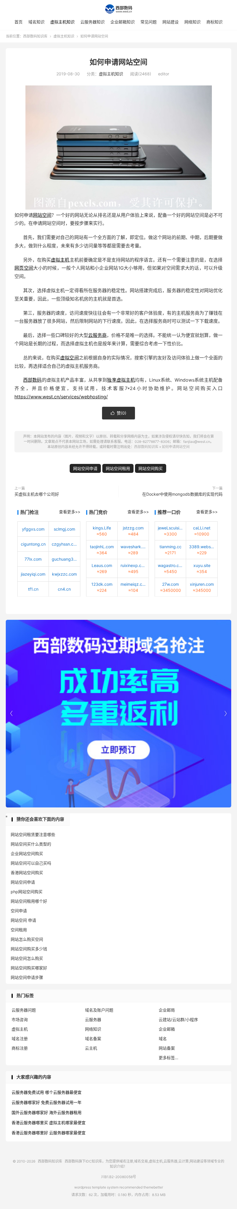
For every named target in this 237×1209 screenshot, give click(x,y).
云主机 (91, 1048)
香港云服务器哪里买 (30, 1122)
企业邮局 (167, 1009)
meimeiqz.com (133, 584)
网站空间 (42, 215)
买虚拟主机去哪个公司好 (36, 494)
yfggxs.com (33, 529)
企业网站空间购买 (27, 853)
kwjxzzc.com (64, 574)
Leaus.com (102, 565)
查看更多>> (69, 511)
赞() (118, 413)
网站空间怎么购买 (27, 958)
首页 (18, 21)
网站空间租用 (118, 468)
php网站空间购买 (26, 891)
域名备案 (93, 1038)
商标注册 (20, 1048)
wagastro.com (170, 565)
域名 (163, 1038)
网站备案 (167, 1048)
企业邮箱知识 (122, 21)
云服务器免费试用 (28, 1092)
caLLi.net (201, 527)
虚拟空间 (69, 358)
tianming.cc (171, 546)
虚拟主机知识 (62, 21)
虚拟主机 (60, 260)
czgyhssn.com (64, 544)
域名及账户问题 (99, 1009)
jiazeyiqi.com (33, 574)
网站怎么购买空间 (27, 939)
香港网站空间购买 (27, 872)
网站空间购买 (150, 468)
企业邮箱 (167, 1029)
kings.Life (102, 527)
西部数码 (32, 380)
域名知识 (36, 21)
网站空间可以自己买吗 (31, 863)
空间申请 (19, 910)
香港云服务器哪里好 (30, 1132)
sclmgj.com (64, 529)
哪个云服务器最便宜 (63, 1092)
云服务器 (93, 1019)
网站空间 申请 (23, 920)
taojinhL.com (102, 546)
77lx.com (33, 559)
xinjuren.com (202, 584)
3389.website (201, 546)
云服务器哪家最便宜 (67, 1132)
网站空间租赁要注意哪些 (33, 834)
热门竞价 (98, 512)
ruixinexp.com (133, 565)
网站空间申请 (85, 468)
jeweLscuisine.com (170, 527)
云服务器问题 (24, 1009)
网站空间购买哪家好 (29, 967)
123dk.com (101, 584)
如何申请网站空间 (118, 62)
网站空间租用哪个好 (29, 901)
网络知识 (192, 21)
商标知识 (214, 21)
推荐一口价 (169, 512)
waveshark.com (133, 546)
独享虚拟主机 (121, 380)
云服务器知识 (92, 21)
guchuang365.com (64, 559)
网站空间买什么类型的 (31, 844)
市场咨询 (20, 1019)
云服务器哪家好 (26, 1102)
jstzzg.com (133, 527)
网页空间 (23, 268)
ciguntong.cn (33, 544)
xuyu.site (201, 565)
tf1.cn (33, 589)
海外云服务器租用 (65, 1112)
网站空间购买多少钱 (29, 948)
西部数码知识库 (118, 9)
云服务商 (97, 335)
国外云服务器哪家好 (30, 1112)
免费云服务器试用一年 (61, 1102)
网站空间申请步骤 (27, 977)
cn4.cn (64, 589)
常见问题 (148, 21)
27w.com (170, 584)
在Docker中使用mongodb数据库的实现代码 (182, 494)
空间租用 (19, 929)
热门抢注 (29, 512)
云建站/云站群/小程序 (178, 1019)
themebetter (153, 1187)
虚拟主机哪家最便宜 (67, 1122)
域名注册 (20, 1038)
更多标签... (168, 1057)
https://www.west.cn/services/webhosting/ (61, 397)
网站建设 (170, 21)
